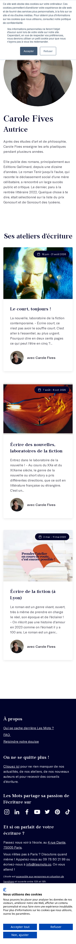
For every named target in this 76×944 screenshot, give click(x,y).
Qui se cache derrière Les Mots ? (28, 728)
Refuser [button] (48, 51)
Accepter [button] (29, 51)
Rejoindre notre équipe (21, 741)
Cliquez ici (11, 766)
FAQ (7, 735)
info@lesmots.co (38, 864)
